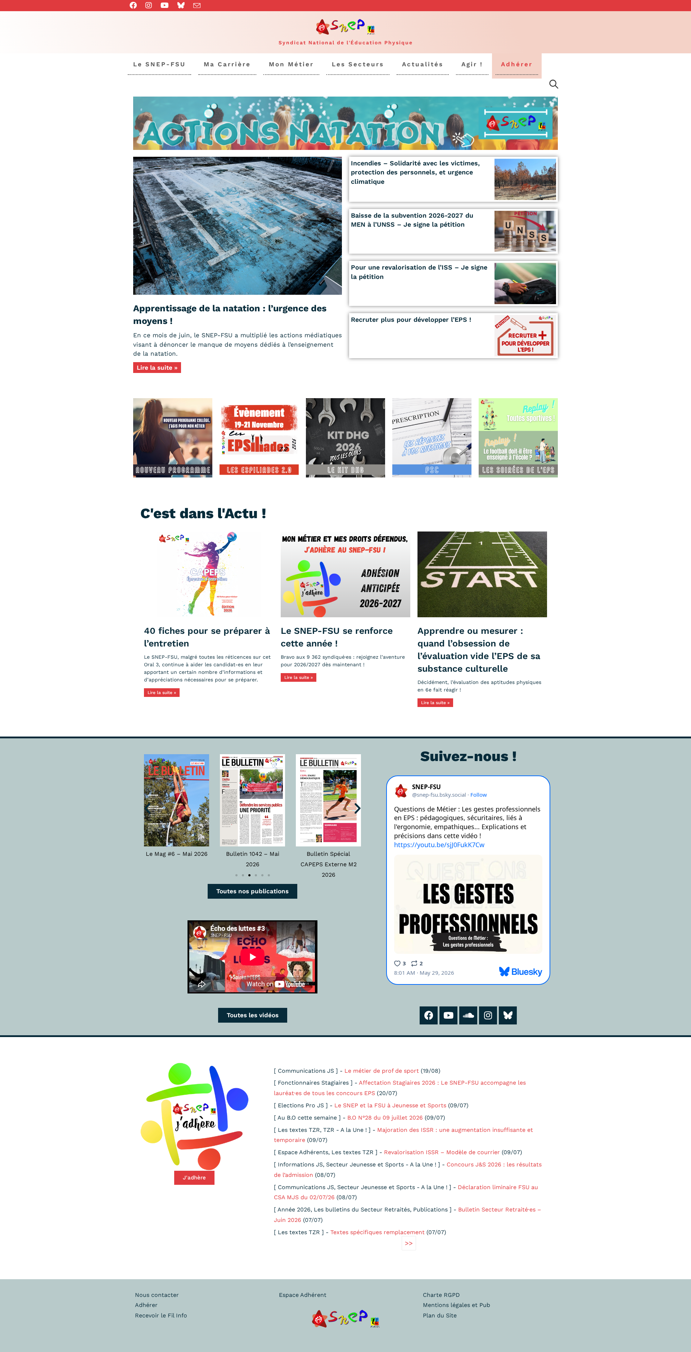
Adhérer (146, 1305)
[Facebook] (429, 1015)
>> (409, 1243)
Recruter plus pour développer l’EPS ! (411, 319)
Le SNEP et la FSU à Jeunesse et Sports (390, 1105)
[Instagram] (488, 1015)
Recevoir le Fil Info (161, 1315)
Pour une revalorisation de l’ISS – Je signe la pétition (419, 271)
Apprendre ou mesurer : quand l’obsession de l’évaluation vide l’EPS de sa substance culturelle (478, 650)
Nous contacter (157, 1294)
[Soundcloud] (468, 1015)
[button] (147, 808)
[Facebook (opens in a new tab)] (135, 5)
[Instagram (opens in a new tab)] (148, 5)
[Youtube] (448, 1015)
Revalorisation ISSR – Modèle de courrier (442, 1152)
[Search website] (554, 85)
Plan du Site (440, 1315)
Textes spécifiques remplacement (377, 1232)
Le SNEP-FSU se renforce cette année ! (337, 637)
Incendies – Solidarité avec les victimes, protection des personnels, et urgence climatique (415, 172)
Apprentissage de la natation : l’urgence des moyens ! (229, 314)
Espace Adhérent (302, 1294)
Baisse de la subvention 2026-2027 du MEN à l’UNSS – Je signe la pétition (412, 220)
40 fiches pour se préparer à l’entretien (207, 637)
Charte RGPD (441, 1294)
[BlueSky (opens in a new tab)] (181, 5)
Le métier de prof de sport (381, 1070)
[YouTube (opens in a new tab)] (164, 5)
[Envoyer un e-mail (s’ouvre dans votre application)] (197, 6)
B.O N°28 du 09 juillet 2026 (385, 1117)
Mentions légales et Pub (456, 1305)
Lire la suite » (157, 367)
